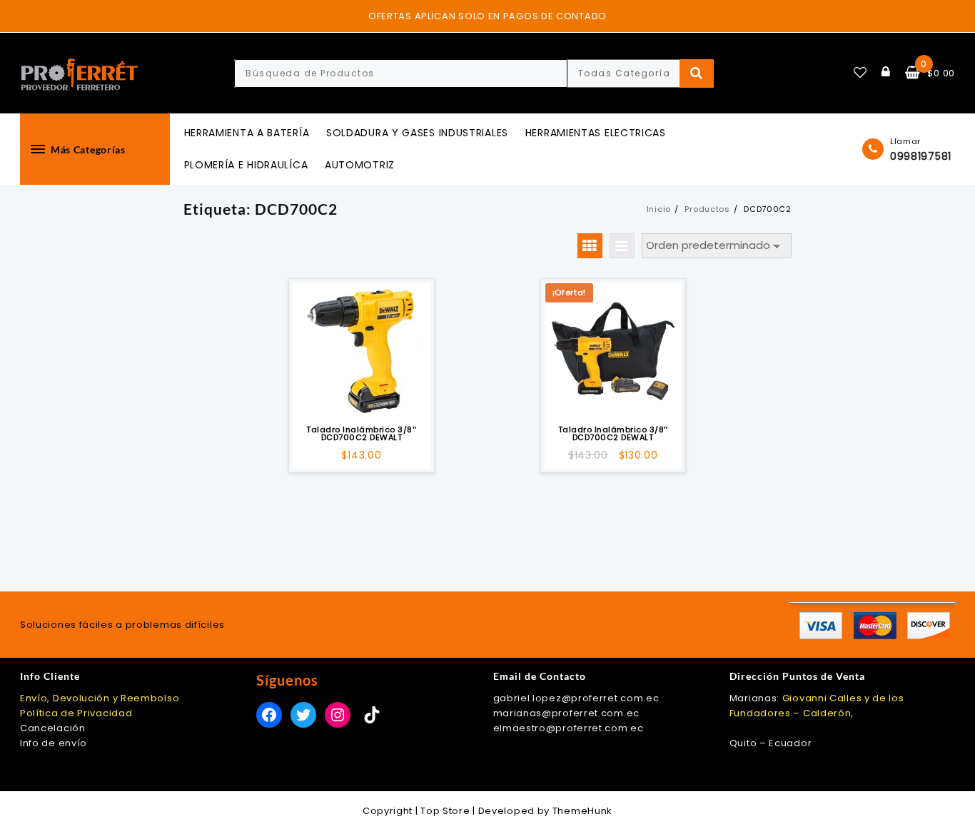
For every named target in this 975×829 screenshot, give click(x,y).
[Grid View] (589, 245)
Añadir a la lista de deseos (361, 399)
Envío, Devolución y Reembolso (99, 698)
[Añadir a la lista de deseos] (361, 351)
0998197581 (920, 156)
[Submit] (697, 73)
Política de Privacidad (76, 713)
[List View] (622, 245)
